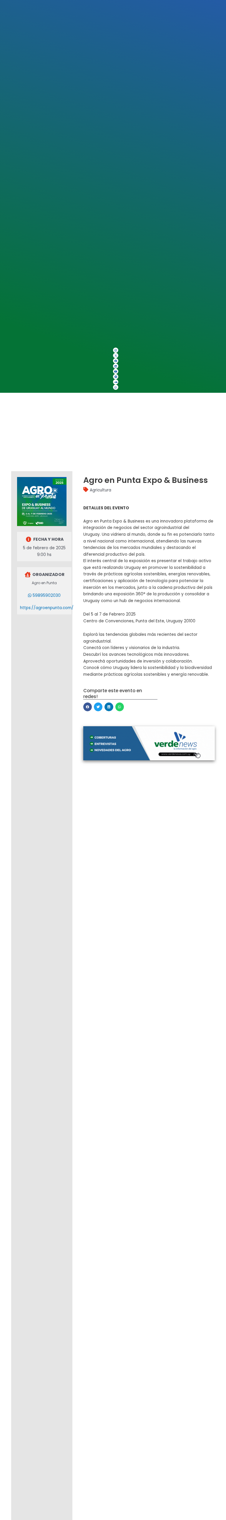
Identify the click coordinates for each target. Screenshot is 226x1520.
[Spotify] (115, 376)
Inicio (18, 406)
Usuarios (15, 433)
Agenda (15, 420)
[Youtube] (115, 371)
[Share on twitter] (98, 706)
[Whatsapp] (115, 387)
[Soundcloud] (115, 382)
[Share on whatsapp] (119, 706)
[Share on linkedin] (108, 706)
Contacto (18, 447)
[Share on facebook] (87, 706)
